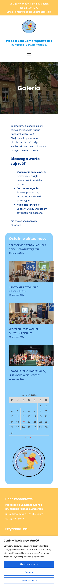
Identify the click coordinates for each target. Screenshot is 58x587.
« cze (28, 437)
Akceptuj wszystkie (29, 564)
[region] (29, 561)
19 (23, 421)
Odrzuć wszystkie (29, 580)
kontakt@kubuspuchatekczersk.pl (32, 11)
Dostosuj (29, 572)
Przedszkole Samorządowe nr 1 (29, 41)
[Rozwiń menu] (29, 54)
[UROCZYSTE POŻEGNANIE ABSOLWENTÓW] (31, 272)
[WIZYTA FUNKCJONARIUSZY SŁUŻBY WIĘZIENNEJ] (31, 314)
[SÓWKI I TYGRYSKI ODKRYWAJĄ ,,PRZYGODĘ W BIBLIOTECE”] (31, 356)
